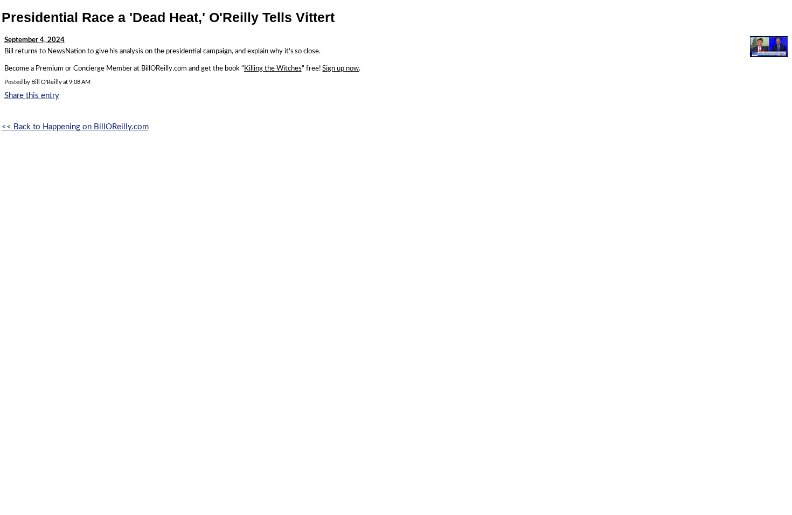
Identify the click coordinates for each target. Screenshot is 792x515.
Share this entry (31, 96)
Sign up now (340, 68)
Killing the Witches (273, 68)
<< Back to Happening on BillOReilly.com (75, 127)
